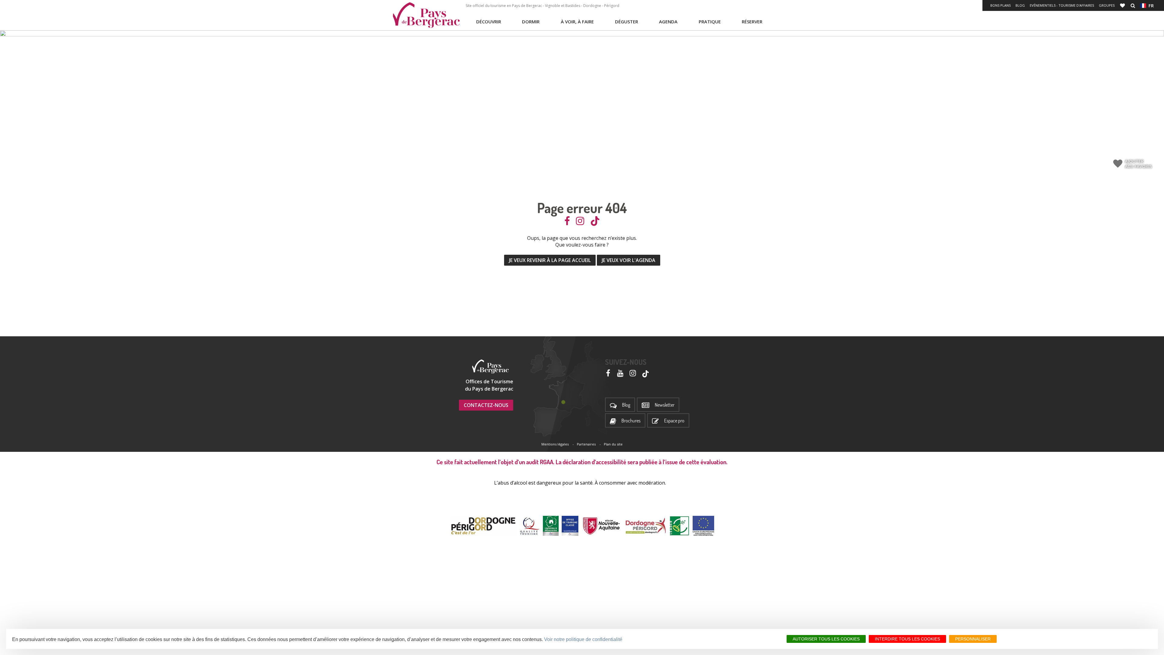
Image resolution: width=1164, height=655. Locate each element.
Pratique (710, 21)
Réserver (752, 21)
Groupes (1107, 5)
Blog (1020, 5)
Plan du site (613, 444)
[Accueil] (426, 15)
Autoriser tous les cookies (826, 639)
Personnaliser (973, 639)
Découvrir (488, 21)
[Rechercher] (1133, 5)
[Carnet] (1123, 5)
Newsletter (664, 405)
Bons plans (1000, 5)
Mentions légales (555, 444)
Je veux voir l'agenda (628, 260)
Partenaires (586, 444)
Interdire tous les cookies (907, 639)
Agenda (668, 21)
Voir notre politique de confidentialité (583, 639)
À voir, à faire (577, 21)
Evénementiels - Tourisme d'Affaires (1062, 5)
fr (1150, 5)
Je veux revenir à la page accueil (550, 260)
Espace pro (674, 421)
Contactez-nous (486, 405)
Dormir (531, 21)
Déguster (626, 21)
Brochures (631, 421)
